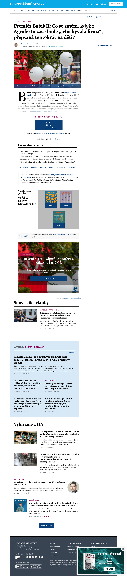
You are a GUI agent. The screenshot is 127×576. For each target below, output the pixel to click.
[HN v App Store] (36, 566)
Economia (53, 549)
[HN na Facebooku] (30, 557)
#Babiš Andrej (60, 167)
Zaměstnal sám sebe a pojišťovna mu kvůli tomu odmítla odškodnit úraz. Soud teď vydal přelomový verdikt (42, 360)
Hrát (51, 205)
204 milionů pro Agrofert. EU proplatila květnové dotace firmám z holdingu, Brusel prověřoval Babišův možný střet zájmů (58, 404)
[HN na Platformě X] (27, 557)
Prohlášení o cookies (73, 546)
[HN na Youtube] (42, 557)
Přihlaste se (56, 139)
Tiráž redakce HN (55, 546)
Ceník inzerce (54, 556)
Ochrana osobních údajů (74, 543)
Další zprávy (46, 525)
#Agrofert (34, 167)
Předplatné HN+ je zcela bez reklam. (71, 298)
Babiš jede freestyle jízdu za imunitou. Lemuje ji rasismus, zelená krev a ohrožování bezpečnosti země (57, 315)
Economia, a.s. (28, 546)
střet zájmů (34, 346)
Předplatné (116, 4)
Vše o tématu (48, 279)
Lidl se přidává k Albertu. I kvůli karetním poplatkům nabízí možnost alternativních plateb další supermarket (59, 434)
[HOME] (11, 10)
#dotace (43, 167)
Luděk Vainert (23, 44)
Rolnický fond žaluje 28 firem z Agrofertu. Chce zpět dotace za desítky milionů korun (58, 386)
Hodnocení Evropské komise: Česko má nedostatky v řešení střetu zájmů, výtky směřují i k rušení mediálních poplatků (27, 404)
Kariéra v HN (53, 553)
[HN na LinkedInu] (36, 557)
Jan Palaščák (19, 479)
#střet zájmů (24, 167)
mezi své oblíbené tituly (61, 234)
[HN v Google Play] (22, 566)
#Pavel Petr (71, 167)
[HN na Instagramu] (33, 557)
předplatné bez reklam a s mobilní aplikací (50, 133)
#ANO (51, 167)
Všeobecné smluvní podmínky (76, 553)
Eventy (92, 546)
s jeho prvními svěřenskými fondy (44, 111)
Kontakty (52, 543)
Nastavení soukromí (73, 549)
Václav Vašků (74, 86)
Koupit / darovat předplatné (98, 543)
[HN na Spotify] (39, 557)
